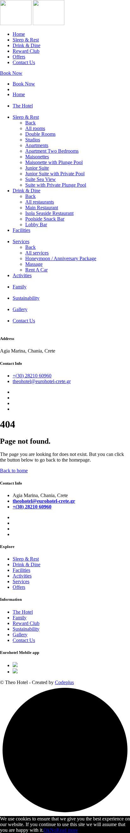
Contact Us (24, 62)
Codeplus (64, 682)
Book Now (11, 73)
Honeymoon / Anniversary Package (60, 258)
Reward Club (26, 51)
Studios (32, 139)
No (53, 830)
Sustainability (26, 298)
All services (37, 252)
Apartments (36, 145)
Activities (22, 275)
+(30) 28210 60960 (32, 375)
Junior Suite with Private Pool (55, 173)
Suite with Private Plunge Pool (55, 185)
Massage (34, 264)
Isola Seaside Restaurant (49, 213)
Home (19, 34)
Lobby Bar (36, 224)
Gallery (20, 309)
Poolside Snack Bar (44, 219)
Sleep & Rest (26, 39)
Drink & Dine (26, 45)
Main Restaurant (41, 207)
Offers (19, 56)
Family (20, 286)
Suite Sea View (40, 179)
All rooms (35, 128)
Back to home (14, 470)
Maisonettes (37, 156)
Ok (47, 830)
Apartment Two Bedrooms (52, 151)
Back (30, 122)
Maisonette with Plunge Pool (54, 162)
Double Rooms (40, 134)
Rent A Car (36, 269)
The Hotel (23, 105)
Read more (67, 830)
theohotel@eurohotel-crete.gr (42, 381)
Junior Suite (37, 168)
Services (21, 241)
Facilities (21, 230)
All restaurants (39, 202)
